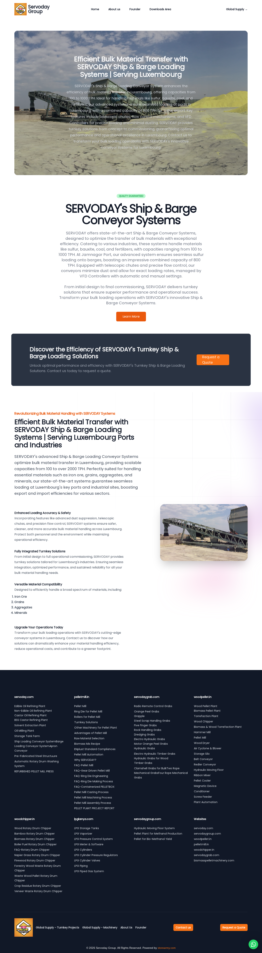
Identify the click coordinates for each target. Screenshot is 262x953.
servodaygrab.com (206, 855)
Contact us (183, 927)
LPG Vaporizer (83, 834)
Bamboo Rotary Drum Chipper (34, 834)
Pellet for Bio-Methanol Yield (153, 839)
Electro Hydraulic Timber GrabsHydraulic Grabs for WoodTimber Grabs (154, 758)
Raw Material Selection (89, 738)
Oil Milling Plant (24, 731)
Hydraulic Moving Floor (209, 770)
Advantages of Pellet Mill (90, 733)
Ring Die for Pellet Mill (88, 711)
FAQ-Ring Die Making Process (93, 781)
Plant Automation (206, 802)
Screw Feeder (203, 797)
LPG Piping (81, 866)
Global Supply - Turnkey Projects (57, 927)
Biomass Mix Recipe (87, 744)
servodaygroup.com (207, 834)
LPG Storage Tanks (86, 828)
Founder (134, 9)
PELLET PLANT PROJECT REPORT (94, 808)
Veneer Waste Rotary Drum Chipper (38, 891)
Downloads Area (160, 9)
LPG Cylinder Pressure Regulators (96, 855)
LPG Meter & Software (88, 844)
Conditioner (202, 791)
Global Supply (237, 9)
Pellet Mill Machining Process (93, 797)
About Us (126, 927)
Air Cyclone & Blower (207, 748)
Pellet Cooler (202, 781)
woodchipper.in (204, 850)
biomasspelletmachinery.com (214, 860)
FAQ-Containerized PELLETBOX (94, 787)
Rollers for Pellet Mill (87, 717)
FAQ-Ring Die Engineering (91, 776)
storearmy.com (167, 947)
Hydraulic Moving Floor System (154, 828)
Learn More (131, 316)
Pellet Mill (80, 706)
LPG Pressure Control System (93, 839)
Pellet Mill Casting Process (91, 792)
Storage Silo (202, 754)
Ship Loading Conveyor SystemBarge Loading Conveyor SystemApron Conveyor (38, 746)
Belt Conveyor (203, 759)
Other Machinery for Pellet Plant (95, 728)
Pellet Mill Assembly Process (92, 803)
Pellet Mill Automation (88, 754)
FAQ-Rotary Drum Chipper (31, 850)
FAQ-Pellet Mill (83, 765)
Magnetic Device (205, 786)
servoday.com (203, 828)
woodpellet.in (203, 839)
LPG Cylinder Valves (87, 860)
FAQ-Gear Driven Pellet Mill (92, 771)
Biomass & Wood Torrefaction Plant (218, 727)
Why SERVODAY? (85, 760)
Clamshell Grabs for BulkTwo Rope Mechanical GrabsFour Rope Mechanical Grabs (161, 772)
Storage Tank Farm (27, 736)
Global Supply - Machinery (99, 927)
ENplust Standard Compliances (94, 749)
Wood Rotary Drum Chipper (32, 828)
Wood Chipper (203, 721)
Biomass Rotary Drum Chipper (34, 839)
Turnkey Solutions (86, 722)
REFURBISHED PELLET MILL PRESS (34, 771)
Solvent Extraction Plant (30, 725)
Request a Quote (210, 360)
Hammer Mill (202, 732)
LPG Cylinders (83, 850)
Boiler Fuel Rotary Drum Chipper (35, 844)
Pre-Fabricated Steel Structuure (35, 756)
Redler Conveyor (205, 764)
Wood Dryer (202, 743)
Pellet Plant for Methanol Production (158, 834)
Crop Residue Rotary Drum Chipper (37, 886)
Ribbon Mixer (202, 775)
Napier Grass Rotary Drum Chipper (37, 855)
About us (114, 9)
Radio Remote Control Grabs (153, 706)
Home (95, 9)
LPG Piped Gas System (89, 871)
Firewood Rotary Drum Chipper (34, 860)
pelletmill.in (201, 844)
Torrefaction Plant (206, 716)
